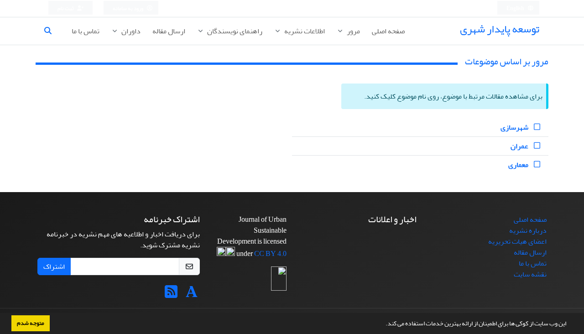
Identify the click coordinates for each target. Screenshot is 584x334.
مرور (352, 31)
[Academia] (191, 295)
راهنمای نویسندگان (234, 31)
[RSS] (171, 295)
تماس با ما (85, 31)
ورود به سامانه (128, 8)
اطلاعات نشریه (304, 31)
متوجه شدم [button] (30, 323)
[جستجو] (51, 31)
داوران (130, 31)
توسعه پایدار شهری (499, 29)
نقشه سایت (530, 274)
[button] (383, 324)
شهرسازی (515, 127)
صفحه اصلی (388, 31)
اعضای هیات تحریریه (517, 241)
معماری (519, 165)
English (515, 8)
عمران (520, 146)
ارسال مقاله (168, 31)
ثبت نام (66, 8)
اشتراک (54, 266)
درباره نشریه (528, 230)
